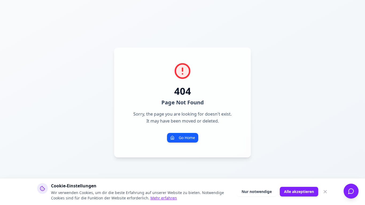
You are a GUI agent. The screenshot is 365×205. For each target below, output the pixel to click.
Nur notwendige (257, 191)
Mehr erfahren (163, 197)
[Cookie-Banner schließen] (325, 191)
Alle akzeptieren (299, 191)
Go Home (187, 137)
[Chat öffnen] (351, 191)
